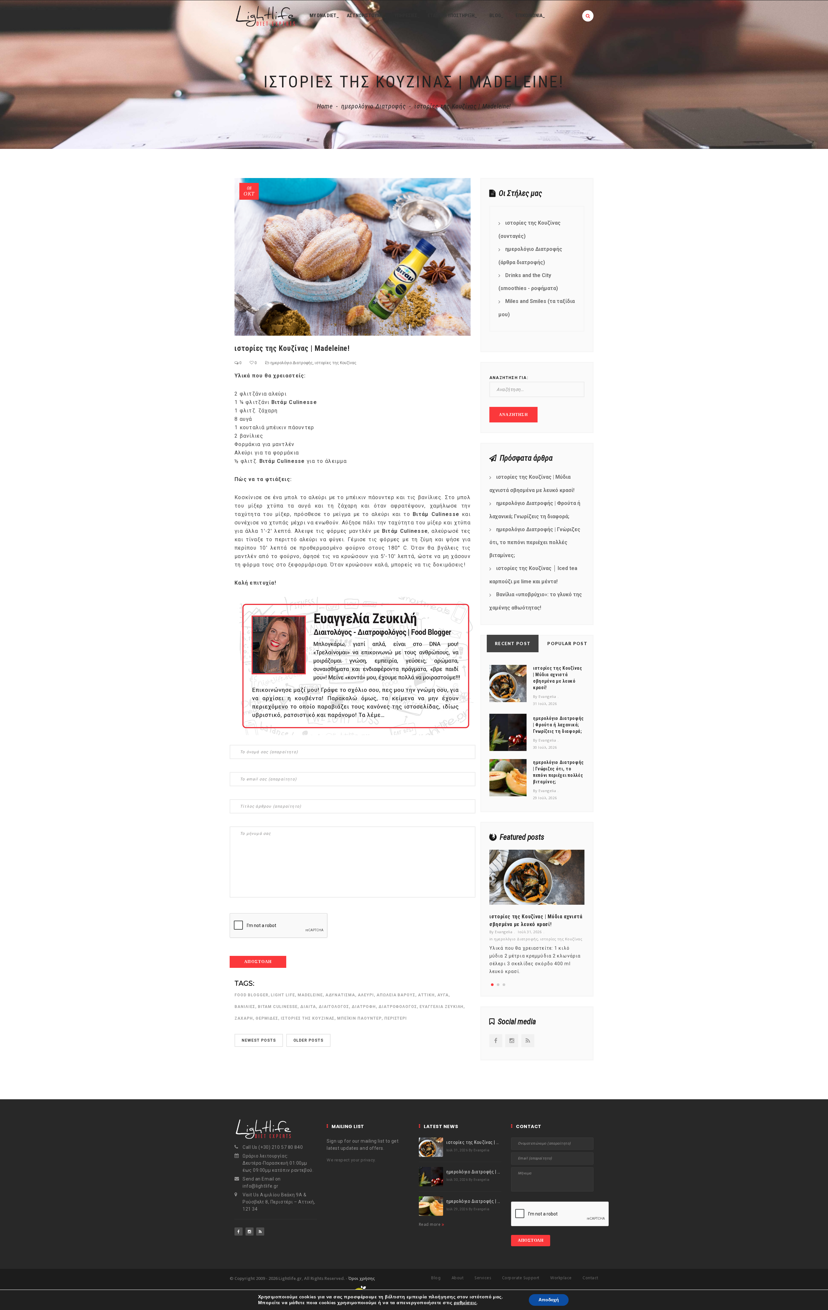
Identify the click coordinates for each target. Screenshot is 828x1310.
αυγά (443, 995)
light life (283, 995)
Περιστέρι (395, 1018)
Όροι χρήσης (361, 1278)
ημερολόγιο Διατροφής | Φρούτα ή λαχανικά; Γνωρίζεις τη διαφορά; (534, 510)
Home (325, 106)
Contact (590, 1278)
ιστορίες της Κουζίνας (335, 363)
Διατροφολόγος (397, 1006)
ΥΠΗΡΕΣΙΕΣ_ (407, 15)
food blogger (251, 995)
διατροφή (364, 1006)
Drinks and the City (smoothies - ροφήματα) (528, 282)
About (458, 1278)
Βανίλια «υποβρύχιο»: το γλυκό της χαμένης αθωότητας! (535, 601)
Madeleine (310, 995)
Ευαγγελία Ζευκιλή (441, 1006)
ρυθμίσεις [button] (465, 1303)
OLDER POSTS (308, 1040)
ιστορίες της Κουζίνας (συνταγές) (529, 229)
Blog (436, 1278)
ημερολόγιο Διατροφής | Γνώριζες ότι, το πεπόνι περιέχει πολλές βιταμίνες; (534, 542)
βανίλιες (244, 1006)
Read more (430, 1224)
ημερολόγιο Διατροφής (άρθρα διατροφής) (530, 255)
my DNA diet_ (324, 15)
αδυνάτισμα (340, 995)
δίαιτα (308, 1006)
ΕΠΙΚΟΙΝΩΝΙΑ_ (530, 15)
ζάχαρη (243, 1018)
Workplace (561, 1278)
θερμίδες (267, 1018)
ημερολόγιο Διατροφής (373, 106)
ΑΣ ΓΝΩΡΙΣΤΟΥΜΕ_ (366, 15)
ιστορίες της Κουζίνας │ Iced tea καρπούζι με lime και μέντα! (533, 575)
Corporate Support (520, 1278)
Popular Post (567, 643)
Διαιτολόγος (334, 1006)
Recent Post (512, 643)
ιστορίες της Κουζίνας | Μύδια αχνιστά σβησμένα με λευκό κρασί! (531, 483)
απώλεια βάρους (395, 995)
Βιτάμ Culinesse (278, 1006)
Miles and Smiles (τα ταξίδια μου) (536, 308)
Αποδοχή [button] (549, 1300)
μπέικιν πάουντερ (359, 1018)
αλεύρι (366, 995)
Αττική (426, 995)
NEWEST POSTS (259, 1040)
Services (482, 1278)
